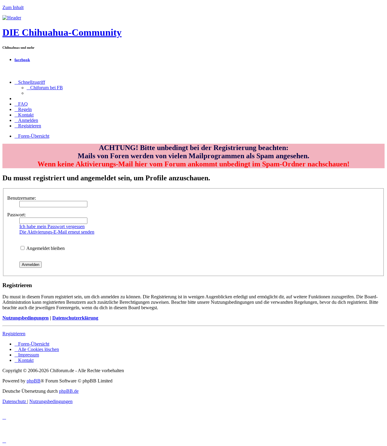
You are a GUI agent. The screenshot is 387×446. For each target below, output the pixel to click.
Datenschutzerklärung (75, 317)
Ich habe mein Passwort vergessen (52, 226)
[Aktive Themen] (11, 17)
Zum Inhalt (13, 7)
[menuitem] (45, 87)
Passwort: (16, 214)
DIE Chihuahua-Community (62, 32)
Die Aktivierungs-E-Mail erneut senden (56, 231)
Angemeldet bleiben (45, 248)
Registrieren (13, 333)
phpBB (34, 380)
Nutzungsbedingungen (25, 317)
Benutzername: (21, 198)
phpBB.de (69, 391)
